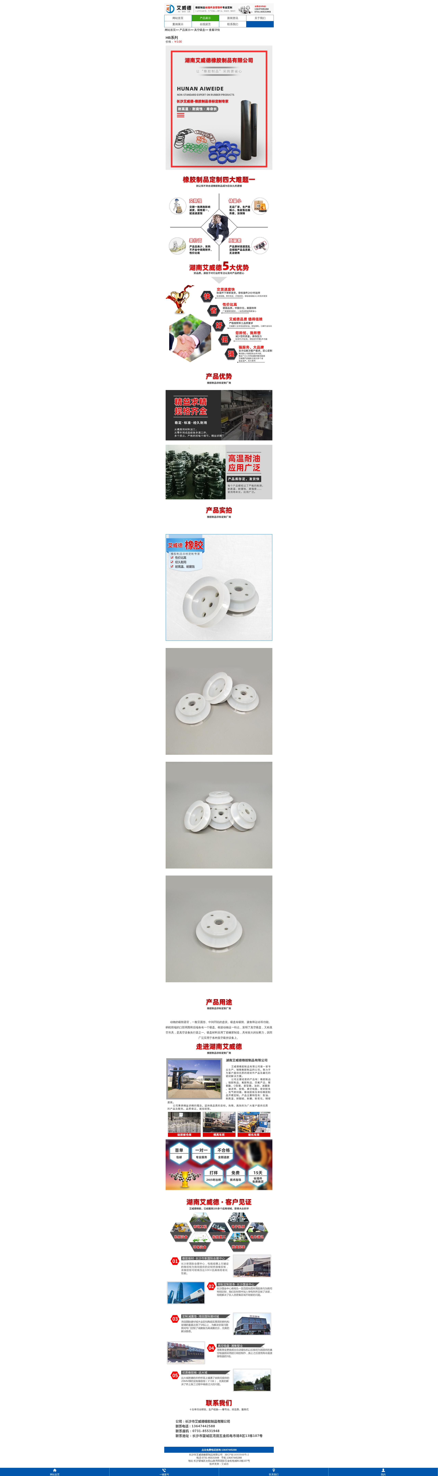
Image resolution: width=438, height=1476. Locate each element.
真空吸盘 (199, 29)
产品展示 (205, 18)
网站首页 (177, 18)
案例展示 (177, 24)
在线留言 (205, 24)
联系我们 (232, 24)
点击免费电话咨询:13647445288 (219, 1449)
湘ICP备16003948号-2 (237, 1454)
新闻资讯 (232, 18)
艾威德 (225, 1463)
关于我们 (260, 18)
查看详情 (214, 29)
